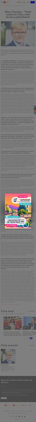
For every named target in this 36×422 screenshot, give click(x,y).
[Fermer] (30, 194)
